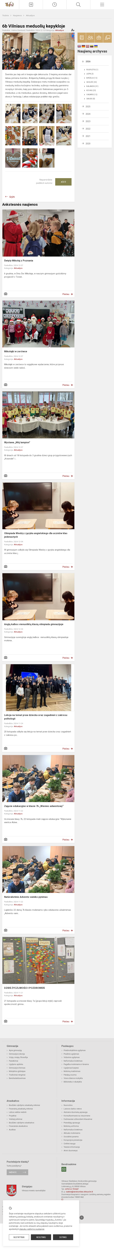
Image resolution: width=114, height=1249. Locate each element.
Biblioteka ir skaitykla (73, 1082)
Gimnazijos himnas (17, 1068)
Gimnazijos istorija (17, 1054)
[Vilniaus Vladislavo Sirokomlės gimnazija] (9, 4)
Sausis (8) (90, 99)
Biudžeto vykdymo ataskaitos (21, 1123)
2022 (88, 129)
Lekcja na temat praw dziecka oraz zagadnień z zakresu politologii (35, 717)
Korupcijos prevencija (73, 1140)
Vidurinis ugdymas (72, 1057)
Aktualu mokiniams (72, 1133)
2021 (88, 136)
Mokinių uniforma (71, 1126)
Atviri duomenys (70, 1150)
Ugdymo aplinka (16, 1064)
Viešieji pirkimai (15, 1119)
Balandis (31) (92, 86)
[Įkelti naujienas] (31, 4)
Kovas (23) (91, 90)
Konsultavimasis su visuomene (77, 1116)
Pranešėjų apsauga (72, 1123)
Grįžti (12, 196)
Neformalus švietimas (73, 1061)
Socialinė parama (71, 1136)
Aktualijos (30, 15)
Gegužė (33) (91, 82)
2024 (88, 114)
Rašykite (12, 1172)
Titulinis (5, 15)
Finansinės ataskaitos (18, 1126)
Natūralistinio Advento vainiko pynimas (26, 897)
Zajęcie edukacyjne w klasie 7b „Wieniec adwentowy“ (34, 806)
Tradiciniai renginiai (17, 1075)
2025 (88, 106)
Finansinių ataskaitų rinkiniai (21, 1109)
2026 (88, 61)
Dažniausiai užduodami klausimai (78, 1119)
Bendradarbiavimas (17, 1078)
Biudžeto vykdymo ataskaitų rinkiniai (24, 1105)
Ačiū (63, 182)
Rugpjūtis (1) (92, 70)
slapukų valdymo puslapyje (31, 1229)
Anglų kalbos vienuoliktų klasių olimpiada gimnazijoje (33, 624)
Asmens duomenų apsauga (75, 1112)
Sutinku (63, 1237)
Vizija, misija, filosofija (18, 1057)
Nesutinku (41, 1237)
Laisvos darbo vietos (73, 1109)
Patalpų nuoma (70, 1075)
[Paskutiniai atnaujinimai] (54, 4)
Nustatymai (19, 1237)
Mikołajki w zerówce (15, 351)
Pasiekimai (13, 1061)
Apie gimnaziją (15, 1050)
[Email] (63, 1169)
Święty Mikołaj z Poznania (18, 260)
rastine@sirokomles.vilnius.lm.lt (79, 1192)
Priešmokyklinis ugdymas (75, 1050)
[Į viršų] (82, 1218)
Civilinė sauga (69, 1143)
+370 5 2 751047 (72, 1189)
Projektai (12, 1116)
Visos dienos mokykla (73, 1078)
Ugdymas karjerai (71, 1068)
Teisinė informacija (72, 1147)
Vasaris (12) (91, 95)
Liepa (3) (90, 74)
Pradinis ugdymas (71, 1054)
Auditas (12, 1130)
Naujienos (17, 15)
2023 (88, 121)
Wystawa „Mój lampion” (17, 442)
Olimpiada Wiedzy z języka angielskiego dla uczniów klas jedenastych (35, 535)
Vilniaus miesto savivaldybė (33, 1190)
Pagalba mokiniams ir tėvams (76, 1064)
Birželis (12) (91, 78)
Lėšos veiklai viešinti (17, 1112)
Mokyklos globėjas (17, 1071)
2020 (88, 143)
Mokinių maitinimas (72, 1071)
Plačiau (65, 294)
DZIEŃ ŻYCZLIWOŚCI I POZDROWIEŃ (24, 988)
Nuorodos (68, 1105)
